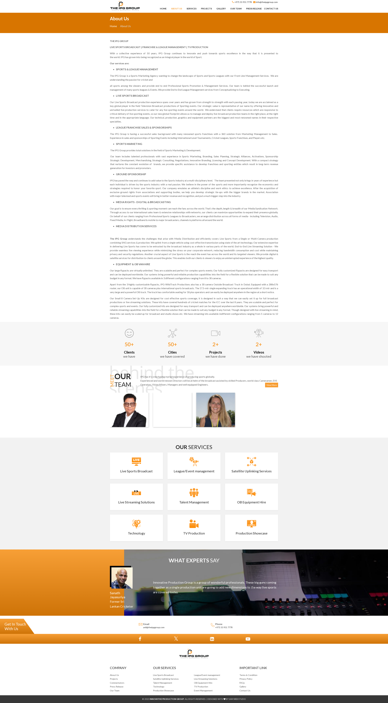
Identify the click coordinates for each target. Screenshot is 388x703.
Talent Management (162, 682)
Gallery (221, 8)
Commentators (117, 682)
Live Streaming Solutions (205, 679)
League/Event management (207, 675)
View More (271, 385)
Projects (206, 8)
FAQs (242, 682)
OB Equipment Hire (203, 682)
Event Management (203, 690)
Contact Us (271, 8)
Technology (158, 686)
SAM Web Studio (237, 699)
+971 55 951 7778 (223, 627)
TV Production (201, 686)
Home (163, 8)
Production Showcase (163, 690)
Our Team (236, 8)
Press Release (254, 8)
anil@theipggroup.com (153, 627)
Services (191, 8)
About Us (176, 8)
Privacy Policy (245, 679)
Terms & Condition (248, 675)
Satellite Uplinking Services (166, 679)
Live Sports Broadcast (163, 675)
